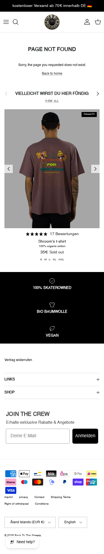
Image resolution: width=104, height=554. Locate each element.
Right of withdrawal (16, 503)
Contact (39, 497)
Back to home (52, 73)
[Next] (95, 169)
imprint (8, 497)
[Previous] (8, 169)
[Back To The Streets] (52, 22)
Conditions (42, 503)
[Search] (18, 22)
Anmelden (85, 436)
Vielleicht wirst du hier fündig (52, 94)
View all (52, 101)
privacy (23, 497)
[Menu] (6, 22)
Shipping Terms (60, 497)
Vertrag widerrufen (18, 360)
